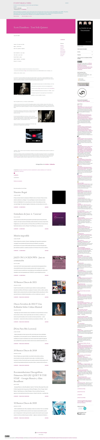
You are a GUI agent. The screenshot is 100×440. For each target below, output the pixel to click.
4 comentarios (22, 275)
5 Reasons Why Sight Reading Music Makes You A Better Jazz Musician (83, 249)
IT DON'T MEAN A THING (22, 3)
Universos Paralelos (81, 217)
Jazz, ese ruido (80, 255)
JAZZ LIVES (79, 145)
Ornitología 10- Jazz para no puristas (84, 377)
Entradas (81, 79)
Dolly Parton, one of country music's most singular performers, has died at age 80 (84, 107)
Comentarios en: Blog (81, 388)
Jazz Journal (79, 175)
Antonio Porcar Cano (81, 391)
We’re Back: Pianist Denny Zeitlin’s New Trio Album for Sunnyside (84, 295)
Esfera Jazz (79, 113)
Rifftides (79, 293)
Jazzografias (79, 394)
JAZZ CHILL (79, 166)
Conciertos (62, 46)
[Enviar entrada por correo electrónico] (14, 173)
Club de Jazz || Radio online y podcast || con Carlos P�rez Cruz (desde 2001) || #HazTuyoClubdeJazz (84, 401)
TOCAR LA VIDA (80, 263)
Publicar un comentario (18, 181)
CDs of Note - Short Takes (82, 310)
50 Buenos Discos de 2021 (25, 282)
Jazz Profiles (79, 158)
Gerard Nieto (62, 49)
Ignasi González (62, 51)
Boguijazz (61, 45)
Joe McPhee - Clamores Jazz (82, 357)
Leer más (46, 207)
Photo (78, 291)
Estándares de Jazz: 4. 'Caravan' (28, 213)
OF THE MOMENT (81, 210)
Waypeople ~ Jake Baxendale (82, 241)
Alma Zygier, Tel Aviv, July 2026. (83, 211)
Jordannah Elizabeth (81, 197)
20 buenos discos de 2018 (82, 317)
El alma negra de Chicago (81, 370)
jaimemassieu (79, 336)
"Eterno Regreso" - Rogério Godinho (83, 363)
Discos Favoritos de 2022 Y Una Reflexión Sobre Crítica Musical (28, 305)
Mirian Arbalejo (19, 437)
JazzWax (79, 276)
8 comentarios (22, 207)
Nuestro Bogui (20, 192)
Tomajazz (79, 125)
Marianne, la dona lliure (81, 284)
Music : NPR (79, 105)
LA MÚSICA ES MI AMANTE (82, 369)
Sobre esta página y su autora (27, 16)
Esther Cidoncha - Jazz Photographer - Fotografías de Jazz (84, 356)
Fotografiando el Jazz (81, 283)
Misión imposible (21, 235)
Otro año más (79, 337)
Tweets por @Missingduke (83, 101)
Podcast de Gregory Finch (82, 376)
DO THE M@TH (80, 270)
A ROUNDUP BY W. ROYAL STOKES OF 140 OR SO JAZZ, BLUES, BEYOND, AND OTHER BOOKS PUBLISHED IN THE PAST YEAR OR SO (84, 347)
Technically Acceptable (81, 271)
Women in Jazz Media (81, 397)
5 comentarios (22, 250)
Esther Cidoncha (50, 164)
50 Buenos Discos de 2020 (25, 402)
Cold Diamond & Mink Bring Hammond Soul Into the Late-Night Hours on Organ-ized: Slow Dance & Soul (84, 168)
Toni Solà (61, 55)
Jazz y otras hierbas (80, 323)
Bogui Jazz (79, 329)
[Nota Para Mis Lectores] (25, 328)
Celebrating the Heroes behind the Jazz (84, 234)
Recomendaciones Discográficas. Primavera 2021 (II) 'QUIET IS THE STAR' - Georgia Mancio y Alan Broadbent (30, 377)
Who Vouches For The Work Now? (83, 184)
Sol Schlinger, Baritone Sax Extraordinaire (84, 277)
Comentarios (82, 80)
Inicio (78, 381)
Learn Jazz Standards (81, 247)
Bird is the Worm (80, 301)
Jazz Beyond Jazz (80, 233)
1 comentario (22, 228)
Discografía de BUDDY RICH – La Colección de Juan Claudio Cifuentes (83, 227)
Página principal (16, 16)
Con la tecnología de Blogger (41, 432)
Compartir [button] (62, 39)
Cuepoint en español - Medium (82, 316)
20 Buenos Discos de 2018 (25, 350)
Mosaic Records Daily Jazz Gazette (83, 290)
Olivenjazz (79, 362)
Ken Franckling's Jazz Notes (82, 309)
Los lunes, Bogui (80, 330)
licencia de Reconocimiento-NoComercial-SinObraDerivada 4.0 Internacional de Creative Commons (84, 67)
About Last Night (80, 183)
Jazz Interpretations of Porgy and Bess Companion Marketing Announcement (84, 160)
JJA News (79, 203)
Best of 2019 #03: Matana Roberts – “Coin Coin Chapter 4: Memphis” (85, 303)
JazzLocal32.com (80, 240)
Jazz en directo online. (81, 382)
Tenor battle (62, 54)
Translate (24, 9)
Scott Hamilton (62, 52)
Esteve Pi (61, 48)
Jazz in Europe (80, 189)
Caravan (78, 137)
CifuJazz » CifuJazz (80, 225)
